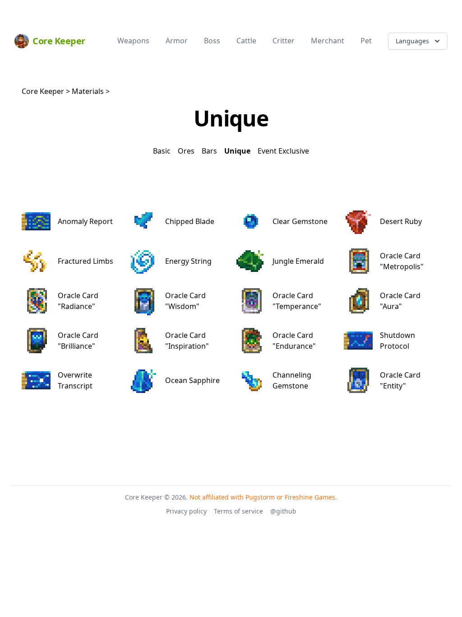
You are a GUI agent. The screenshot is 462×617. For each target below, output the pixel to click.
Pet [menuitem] (366, 41)
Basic (162, 151)
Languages (412, 41)
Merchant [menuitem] (327, 41)
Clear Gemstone (300, 221)
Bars (209, 151)
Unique (237, 151)
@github (283, 511)
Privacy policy (186, 511)
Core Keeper (43, 91)
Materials (88, 91)
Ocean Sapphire (192, 380)
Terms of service (238, 511)
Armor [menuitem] (177, 41)
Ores (186, 151)
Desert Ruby (401, 221)
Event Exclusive (283, 151)
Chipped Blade (189, 221)
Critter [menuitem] (284, 41)
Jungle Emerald (298, 261)
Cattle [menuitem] (246, 41)
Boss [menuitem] (212, 41)
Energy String (188, 261)
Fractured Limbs (85, 261)
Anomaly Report (85, 221)
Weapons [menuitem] (133, 41)
